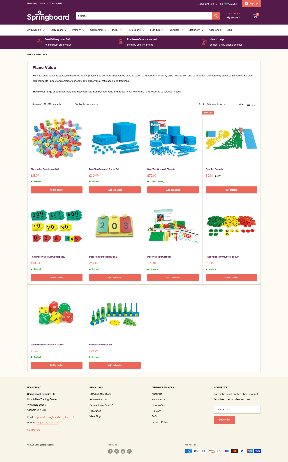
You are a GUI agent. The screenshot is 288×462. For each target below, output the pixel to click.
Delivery (156, 410)
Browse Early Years (100, 393)
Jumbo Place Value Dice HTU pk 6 (47, 344)
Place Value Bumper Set (159, 257)
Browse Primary (98, 399)
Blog (229, 29)
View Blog (95, 416)
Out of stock (231, 190)
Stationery (194, 29)
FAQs (155, 416)
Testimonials (158, 399)
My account (233, 17)
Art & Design (34, 29)
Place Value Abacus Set (100, 344)
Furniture (155, 29)
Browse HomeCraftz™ (101, 405)
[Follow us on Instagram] (123, 451)
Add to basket (56, 190)
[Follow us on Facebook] (110, 451)
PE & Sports (134, 29)
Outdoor (174, 29)
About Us (157, 393)
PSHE (115, 29)
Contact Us (33, 429)
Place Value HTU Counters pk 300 (222, 257)
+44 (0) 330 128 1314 (47, 422)
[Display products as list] (254, 104)
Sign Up (254, 3)
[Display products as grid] (248, 104)
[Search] (216, 16)
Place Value (41, 55)
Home (30, 55)
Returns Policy (160, 422)
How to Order (159, 405)
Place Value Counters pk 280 (45, 169)
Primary (76, 29)
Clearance (215, 29)
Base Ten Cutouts (214, 169)
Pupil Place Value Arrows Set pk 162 (48, 257)
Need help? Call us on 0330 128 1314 (44, 3)
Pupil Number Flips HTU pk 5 (103, 257)
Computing (96, 29)
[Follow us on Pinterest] (129, 451)
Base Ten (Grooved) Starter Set (104, 169)
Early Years (56, 29)
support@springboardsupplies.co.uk (54, 417)
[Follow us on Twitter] (116, 451)
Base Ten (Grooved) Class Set (161, 169)
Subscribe (224, 419)
